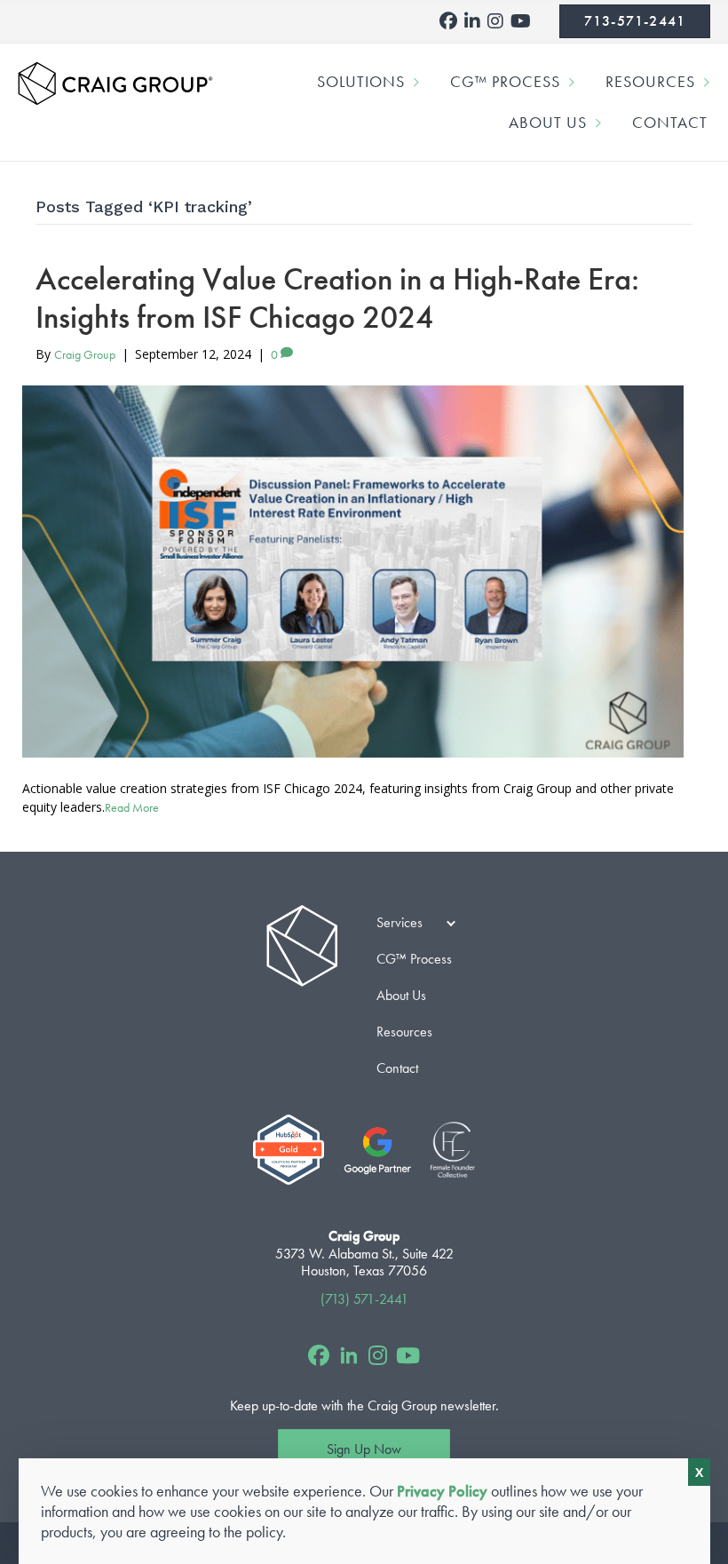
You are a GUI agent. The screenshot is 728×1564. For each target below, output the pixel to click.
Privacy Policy (442, 1491)
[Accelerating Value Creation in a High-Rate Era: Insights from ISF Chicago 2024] (353, 571)
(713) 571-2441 (364, 1299)
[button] (419, 81)
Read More (132, 807)
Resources (650, 81)
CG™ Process (505, 81)
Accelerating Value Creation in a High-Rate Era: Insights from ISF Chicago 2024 (337, 297)
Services (399, 922)
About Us (548, 122)
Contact (670, 122)
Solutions (361, 81)
